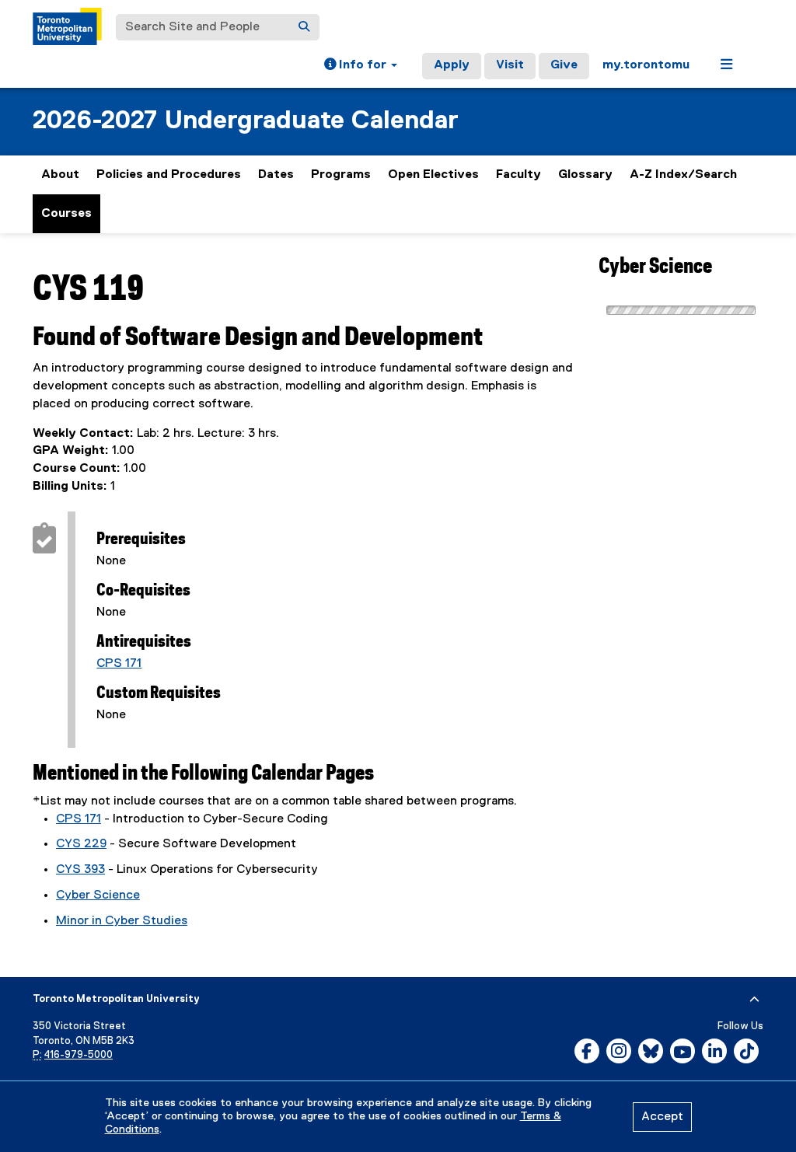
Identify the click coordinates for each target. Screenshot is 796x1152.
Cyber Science (98, 895)
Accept (662, 1117)
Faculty (518, 175)
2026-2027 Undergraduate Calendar (246, 121)
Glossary (585, 175)
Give (564, 65)
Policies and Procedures (168, 175)
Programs (341, 175)
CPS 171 (118, 664)
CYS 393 (80, 870)
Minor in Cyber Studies (121, 921)
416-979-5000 (78, 1055)
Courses (66, 214)
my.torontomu (646, 65)
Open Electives (433, 175)
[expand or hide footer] (754, 999)
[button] (360, 66)
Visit (510, 65)
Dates (276, 175)
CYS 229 (81, 844)
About (60, 175)
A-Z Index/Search (683, 175)
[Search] (303, 27)
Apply (452, 65)
